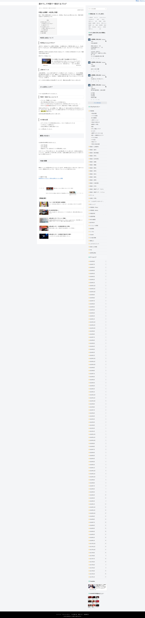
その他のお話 (45, 29)
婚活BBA (94, 23)
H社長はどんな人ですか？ (47, 23)
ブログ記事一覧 (74, 614)
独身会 (105, 25)
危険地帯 (90, 25)
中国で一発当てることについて (48, 28)
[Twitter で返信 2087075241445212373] (92, 81)
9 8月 (92, 86)
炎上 (93, 25)
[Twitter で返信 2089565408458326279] (92, 58)
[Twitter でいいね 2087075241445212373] (96, 81)
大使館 (97, 25)
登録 (138, 0)
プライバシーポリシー (66, 614)
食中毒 (104, 21)
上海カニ (103, 19)
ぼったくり (96, 17)
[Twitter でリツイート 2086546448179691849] (94, 100)
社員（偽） (98, 23)
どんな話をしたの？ (45, 26)
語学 (96, 21)
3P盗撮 (100, 21)
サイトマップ (58, 614)
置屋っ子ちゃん (103, 23)
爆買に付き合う (44, 31)
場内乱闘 (90, 23)
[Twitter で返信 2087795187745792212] (92, 71)
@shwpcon (103, 39)
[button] (106, 8)
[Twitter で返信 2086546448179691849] (92, 100)
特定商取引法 (86, 614)
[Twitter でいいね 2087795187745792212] (97, 71)
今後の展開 (43, 32)
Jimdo (98, 19)
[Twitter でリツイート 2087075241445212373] (94, 81)
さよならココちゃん (103, 17)
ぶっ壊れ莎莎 (91, 17)
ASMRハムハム (91, 21)
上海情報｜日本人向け (96, 39)
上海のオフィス (45, 25)
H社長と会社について (45, 22)
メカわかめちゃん (91, 19)
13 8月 (92, 64)
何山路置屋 (101, 25)
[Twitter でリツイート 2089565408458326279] (94, 58)
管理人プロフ (80, 614)
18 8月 (92, 41)
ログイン (143, 0)
